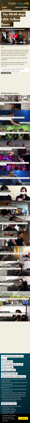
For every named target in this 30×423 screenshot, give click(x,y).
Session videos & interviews (14, 376)
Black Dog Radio (10, 374)
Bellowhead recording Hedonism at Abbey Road (14, 253)
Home (4, 7)
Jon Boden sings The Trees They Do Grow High (14, 223)
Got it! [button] (23, 418)
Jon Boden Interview (7, 283)
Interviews (6, 10)
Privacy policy (9, 370)
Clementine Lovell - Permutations (11, 406)
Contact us (7, 361)
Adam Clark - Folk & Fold (9, 409)
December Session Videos (9, 401)
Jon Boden (16, 73)
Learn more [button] (5, 420)
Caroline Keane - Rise (8, 408)
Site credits (8, 367)
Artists (25, 10)
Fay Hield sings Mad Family (9, 238)
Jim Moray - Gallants (8, 413)
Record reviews (21, 7)
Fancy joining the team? (13, 364)
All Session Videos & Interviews (11, 397)
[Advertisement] (15, 338)
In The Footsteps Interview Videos (12, 399)
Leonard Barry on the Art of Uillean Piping (14, 392)
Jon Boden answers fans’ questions (10, 268)
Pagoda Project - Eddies (8, 411)
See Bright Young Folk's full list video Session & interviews (13, 70)
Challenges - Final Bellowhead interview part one (15, 178)
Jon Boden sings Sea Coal (8, 208)
